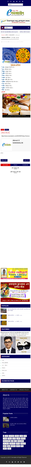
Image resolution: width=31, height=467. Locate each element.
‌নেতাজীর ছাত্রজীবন (13, 417)
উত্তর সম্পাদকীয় (7, 441)
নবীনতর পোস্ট (4, 160)
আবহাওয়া (23, 438)
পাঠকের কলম (12, 443)
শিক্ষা (22, 446)
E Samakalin (13, 457)
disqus (15, 164)
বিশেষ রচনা (4, 370)
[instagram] (20, 1)
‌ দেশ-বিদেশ (11, 436)
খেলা (3, 360)
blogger (5, 164)
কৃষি (12, 441)
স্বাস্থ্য (9, 448)
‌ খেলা (6, 436)
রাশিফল (7, 35)
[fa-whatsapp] (11, 1)
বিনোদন (3, 368)
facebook (25, 164)
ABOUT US (5, 389)
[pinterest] (23, 1)
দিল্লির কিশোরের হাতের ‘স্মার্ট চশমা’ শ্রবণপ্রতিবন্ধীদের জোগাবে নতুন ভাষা (15, 332)
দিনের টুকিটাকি (5, 362)
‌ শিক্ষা (25, 436)
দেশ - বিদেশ (4, 365)
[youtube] (14, 1)
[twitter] (17, 1)
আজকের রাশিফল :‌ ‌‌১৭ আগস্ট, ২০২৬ (15, 315)
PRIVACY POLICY (24, 389)
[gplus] (21, 462)
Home (2, 35)
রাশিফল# (6, 129)
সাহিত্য (5, 448)
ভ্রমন (5, 446)
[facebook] (8, 1)
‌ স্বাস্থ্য (5, 438)
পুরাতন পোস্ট (26, 160)
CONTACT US (13, 389)
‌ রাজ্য (21, 436)
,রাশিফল (22, 41)
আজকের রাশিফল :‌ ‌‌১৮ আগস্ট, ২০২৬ (15, 321)
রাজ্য (3, 373)
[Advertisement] (15, 214)
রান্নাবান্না (13, 446)
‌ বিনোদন (16, 436)
